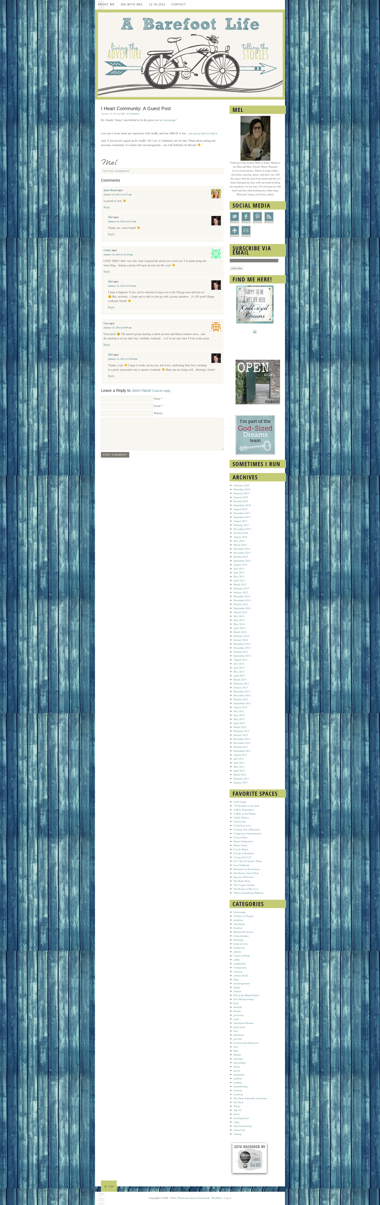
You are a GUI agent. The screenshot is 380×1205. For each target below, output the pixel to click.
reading (238, 1082)
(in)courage (169, 120)
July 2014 (239, 616)
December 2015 (242, 549)
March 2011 (240, 774)
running (238, 1090)
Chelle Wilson (241, 817)
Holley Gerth (240, 845)
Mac (236, 1050)
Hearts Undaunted (243, 841)
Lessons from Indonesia (246, 1043)
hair (236, 1031)
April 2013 (239, 675)
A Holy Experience (244, 809)
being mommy (241, 936)
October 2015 (241, 556)
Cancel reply (161, 391)
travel (237, 1114)
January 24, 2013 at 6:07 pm (118, 194)
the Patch (238, 1102)
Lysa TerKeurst (241, 865)
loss (236, 1047)
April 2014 (239, 628)
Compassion (240, 967)
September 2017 (242, 517)
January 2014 (241, 640)
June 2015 (239, 572)
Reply (107, 207)
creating (238, 971)
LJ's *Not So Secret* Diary (248, 861)
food (236, 1003)
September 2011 (242, 751)
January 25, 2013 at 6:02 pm (122, 285)
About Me (106, 4)
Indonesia (239, 1035)
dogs (236, 979)
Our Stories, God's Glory (246, 873)
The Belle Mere (242, 881)
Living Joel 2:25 (242, 857)
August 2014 (240, 612)
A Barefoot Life (190, 55)
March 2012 (240, 727)
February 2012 (241, 731)
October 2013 (241, 652)
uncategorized (122, 171)
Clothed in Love (242, 825)
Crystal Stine (240, 837)
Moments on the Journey (247, 869)
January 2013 (241, 687)
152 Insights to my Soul (246, 805)
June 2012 (239, 715)
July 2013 (239, 663)
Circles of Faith (242, 955)
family (237, 987)
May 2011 (239, 766)
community (240, 963)
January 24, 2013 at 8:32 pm (122, 221)
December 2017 (242, 513)
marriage (238, 1058)
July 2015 (239, 568)
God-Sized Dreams (243, 1023)
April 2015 (239, 580)
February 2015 (241, 588)
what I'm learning (243, 1126)
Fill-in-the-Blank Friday (246, 995)
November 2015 (242, 552)
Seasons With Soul (244, 877)
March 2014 (240, 632)
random (238, 1078)
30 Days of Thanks (244, 916)
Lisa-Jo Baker (241, 849)
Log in (227, 1198)
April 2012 (239, 723)
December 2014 (242, 596)
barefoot (238, 928)
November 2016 (242, 529)
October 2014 (241, 604)
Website (158, 413)
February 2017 (241, 525)
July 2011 (239, 758)
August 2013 (240, 659)
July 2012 (239, 711)
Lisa (106, 323)
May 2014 (239, 624)
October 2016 (241, 533)
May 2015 (239, 576)
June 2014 (239, 620)
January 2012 (241, 735)
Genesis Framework (199, 1198)
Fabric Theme (177, 1198)
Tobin (237, 1106)
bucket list (239, 947)
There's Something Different (248, 893)
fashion (237, 991)
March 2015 (240, 584)
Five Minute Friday (244, 999)
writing (237, 1134)
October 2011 (241, 747)
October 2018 (241, 501)
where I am (239, 1130)
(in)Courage (240, 801)
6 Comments (133, 114)
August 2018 (240, 509)
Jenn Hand (110, 190)
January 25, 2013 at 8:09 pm (118, 327)
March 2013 (240, 679)
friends (237, 1011)
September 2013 (242, 655)
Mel (123, 114)
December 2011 (242, 739)
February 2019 (241, 493)
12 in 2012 (157, 4)
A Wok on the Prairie (245, 813)
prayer (237, 1070)
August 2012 (240, 707)
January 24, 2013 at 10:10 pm (118, 254)
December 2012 (242, 691)
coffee (237, 959)
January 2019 (241, 497)
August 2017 (240, 521)
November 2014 (242, 600)
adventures (239, 924)
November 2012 (242, 695)
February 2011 (241, 778)
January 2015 (241, 592)
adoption (238, 920)
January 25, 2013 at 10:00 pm (122, 359)
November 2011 (242, 743)
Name (157, 398)
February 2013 (241, 683)
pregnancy (239, 1074)
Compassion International (247, 833)
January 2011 (241, 782)
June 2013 (239, 667)
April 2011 (239, 770)
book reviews (241, 943)
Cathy (107, 250)
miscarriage (240, 1062)
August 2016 (240, 537)
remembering (241, 1086)
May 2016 (239, 541)
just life (238, 1039)
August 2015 (240, 564)
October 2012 (241, 699)
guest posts (239, 1027)
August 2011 (240, 755)
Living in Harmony (244, 853)
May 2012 (239, 719)
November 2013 (242, 648)
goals (236, 1019)
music (237, 1066)
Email (157, 406)
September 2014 (242, 608)
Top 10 (237, 1110)
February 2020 (241, 485)
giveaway (239, 1015)
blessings (238, 940)
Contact (178, 4)
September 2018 (242, 505)
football (238, 1007)
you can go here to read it (203, 133)
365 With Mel (132, 4)
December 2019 (242, 489)
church (237, 951)
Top (111, 1186)
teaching (238, 1094)
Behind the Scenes (243, 932)
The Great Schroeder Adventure (250, 1098)
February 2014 (241, 636)
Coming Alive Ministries (247, 829)
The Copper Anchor (244, 885)
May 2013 (239, 671)
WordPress (216, 1198)
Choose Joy (240, 821)
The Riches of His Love (246, 889)
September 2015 (242, 560)
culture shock (241, 975)
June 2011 (239, 762)
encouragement (242, 983)
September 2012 (242, 703)
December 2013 (242, 644)
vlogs (236, 1122)
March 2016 (240, 545)
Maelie (237, 1054)
